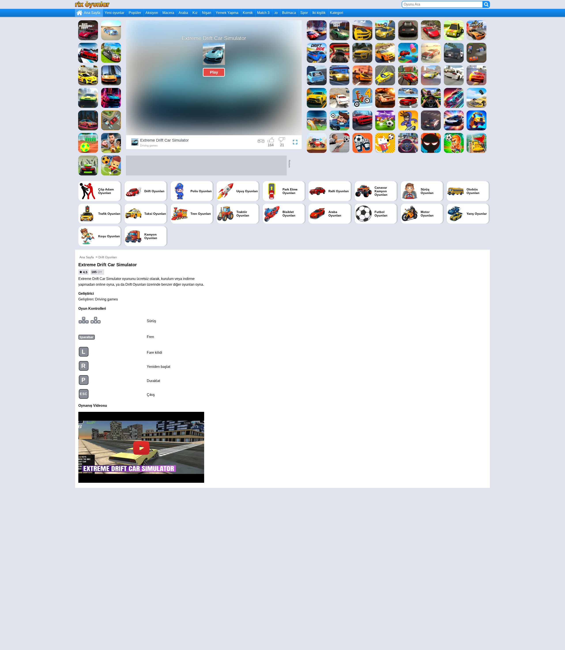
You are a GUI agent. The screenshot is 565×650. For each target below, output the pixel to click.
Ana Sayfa (92, 13)
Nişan (206, 13)
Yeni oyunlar (114, 13)
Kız (195, 13)
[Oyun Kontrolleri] (261, 142)
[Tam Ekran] (294, 142)
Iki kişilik (319, 13)
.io (276, 13)
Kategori (336, 13)
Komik (248, 13)
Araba (183, 13)
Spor (304, 13)
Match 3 (263, 13)
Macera (168, 13)
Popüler (135, 13)
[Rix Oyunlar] (92, 4)
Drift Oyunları (107, 257)
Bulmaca (289, 13)
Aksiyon (151, 13)
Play (214, 72)
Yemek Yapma (227, 13)
